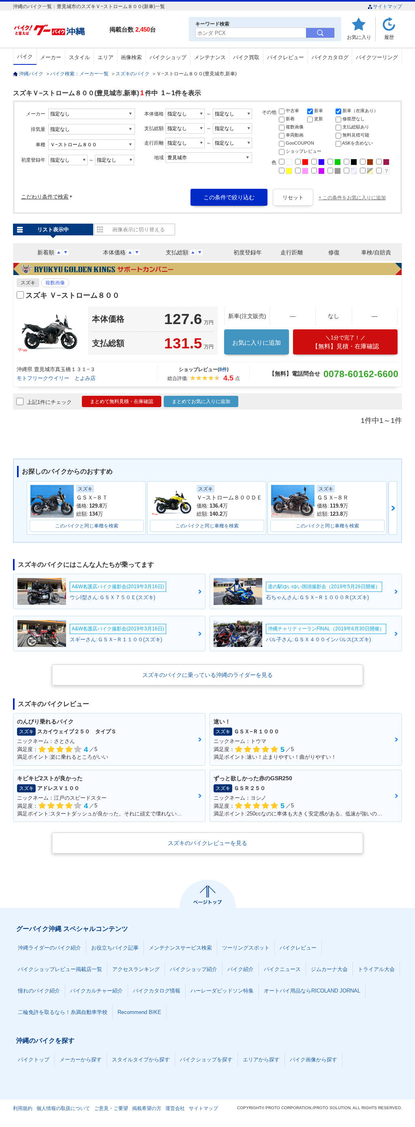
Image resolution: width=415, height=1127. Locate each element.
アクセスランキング (136, 969)
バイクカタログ (330, 57)
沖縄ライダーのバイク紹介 (49, 948)
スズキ (28, 283)
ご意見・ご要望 (111, 1108)
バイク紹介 (240, 969)
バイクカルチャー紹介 (96, 991)
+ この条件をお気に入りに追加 (352, 198)
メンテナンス (210, 57)
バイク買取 (246, 57)
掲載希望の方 (146, 1108)
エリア (105, 57)
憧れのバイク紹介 (39, 991)
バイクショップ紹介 (193, 969)
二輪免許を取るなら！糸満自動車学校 (62, 1012)
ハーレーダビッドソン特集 (222, 991)
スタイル (79, 57)
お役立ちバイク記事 (115, 948)
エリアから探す (261, 1060)
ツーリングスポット (246, 948)
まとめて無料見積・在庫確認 (121, 401)
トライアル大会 (376, 969)
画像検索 (131, 57)
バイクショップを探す (206, 1060)
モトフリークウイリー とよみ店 (56, 378)
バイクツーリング (377, 57)
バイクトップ (33, 1060)
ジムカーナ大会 (329, 969)
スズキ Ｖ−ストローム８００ (73, 295)
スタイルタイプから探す (141, 1060)
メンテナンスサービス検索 (180, 948)
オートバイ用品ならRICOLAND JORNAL (312, 991)
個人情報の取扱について (63, 1108)
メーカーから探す (81, 1060)
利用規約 (22, 1108)
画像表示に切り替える (138, 229)
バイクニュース (282, 969)
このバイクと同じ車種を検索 (86, 526)
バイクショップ (168, 57)
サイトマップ (387, 6)
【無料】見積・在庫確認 (345, 342)
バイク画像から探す (313, 1060)
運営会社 (175, 1108)
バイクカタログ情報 (156, 991)
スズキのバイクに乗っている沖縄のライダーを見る (207, 675)
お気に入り (359, 37)
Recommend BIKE (139, 1012)
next (393, 508)
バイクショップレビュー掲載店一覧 (60, 969)
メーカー (50, 57)
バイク (25, 56)
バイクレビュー (285, 57)
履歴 (389, 37)
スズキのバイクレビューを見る (207, 843)
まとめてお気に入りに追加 (201, 401)
